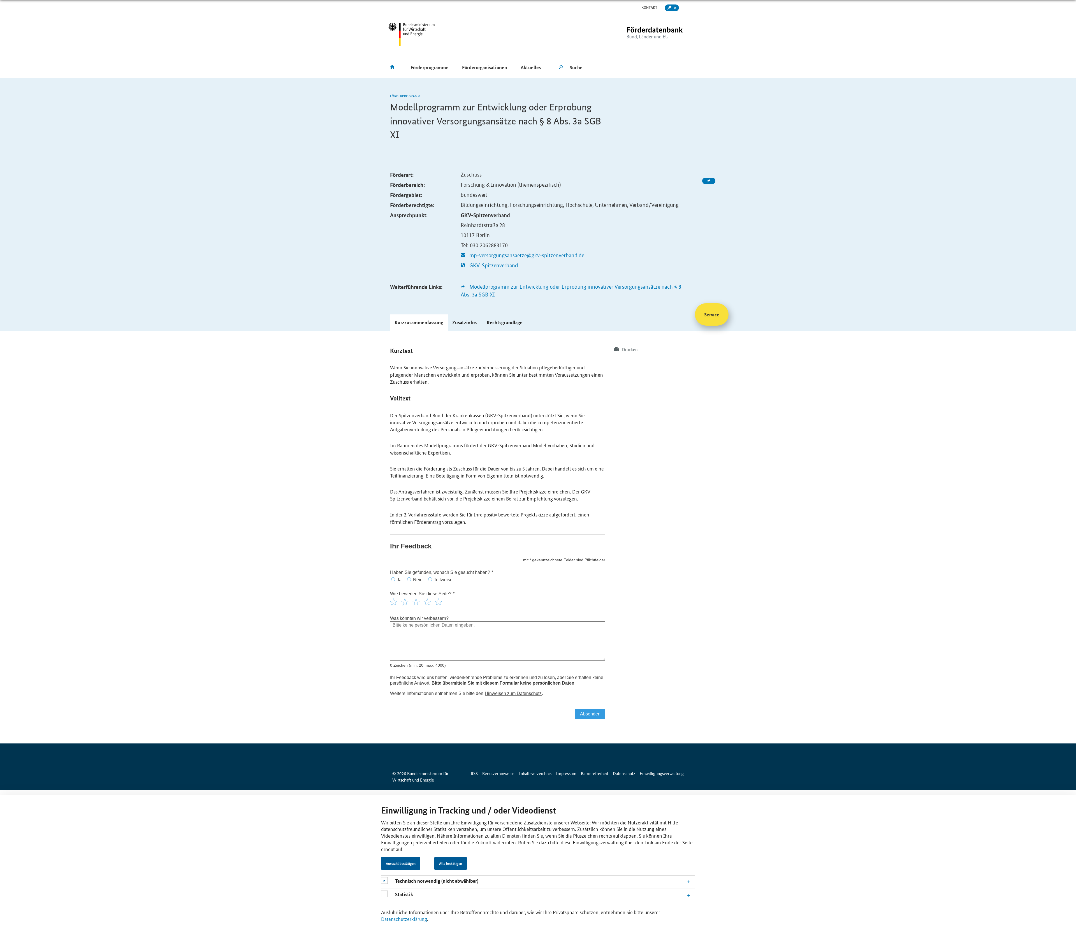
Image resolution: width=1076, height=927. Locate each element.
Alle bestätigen (450, 863)
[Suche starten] (560, 67)
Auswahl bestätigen (401, 863)
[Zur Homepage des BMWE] (411, 34)
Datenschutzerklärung (404, 918)
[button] (419, 322)
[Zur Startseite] (643, 34)
